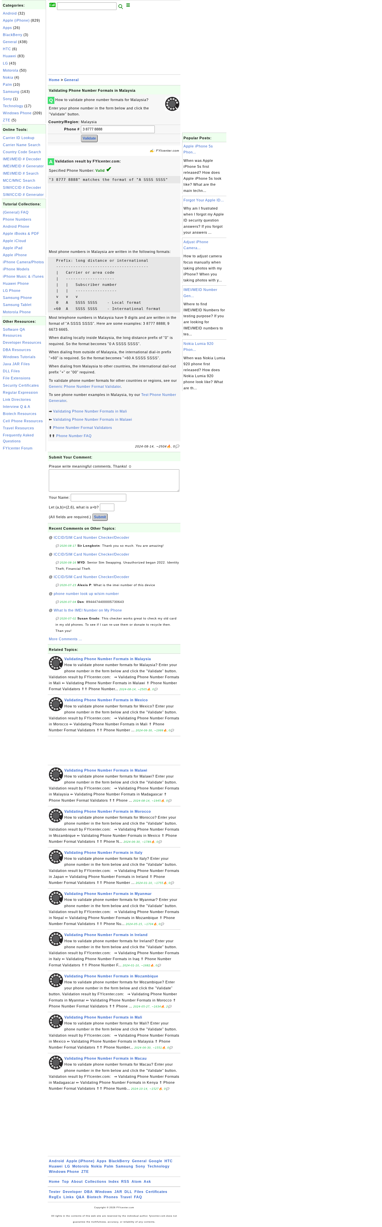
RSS (125, 1181)
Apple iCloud (14, 241)
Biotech (94, 1197)
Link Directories (17, 399)
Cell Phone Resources (23, 421)
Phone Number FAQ (74, 436)
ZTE (6, 120)
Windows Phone (17, 113)
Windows (103, 1192)
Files (138, 1192)
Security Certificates (21, 385)
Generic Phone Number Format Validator (85, 386)
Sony (7, 99)
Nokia (8, 77)
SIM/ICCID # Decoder (22, 187)
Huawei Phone (16, 283)
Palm (7, 84)
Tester (55, 1192)
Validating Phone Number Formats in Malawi (92, 419)
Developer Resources (22, 342)
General (10, 42)
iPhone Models (16, 269)
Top (65, 1181)
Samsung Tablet (17, 305)
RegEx (55, 1197)
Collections (95, 1181)
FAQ (138, 1197)
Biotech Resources (19, 414)
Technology (13, 106)
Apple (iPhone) (16, 20)
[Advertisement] (24, 519)
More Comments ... (65, 639)
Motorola (10, 70)
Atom (136, 1181)
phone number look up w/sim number (86, 594)
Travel (126, 1197)
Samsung (11, 92)
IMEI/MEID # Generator (23, 166)
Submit (100, 517)
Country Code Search (22, 152)
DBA (88, 1192)
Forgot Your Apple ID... (203, 200)
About (77, 1181)
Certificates (156, 1192)
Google (155, 1161)
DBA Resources (17, 350)
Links (68, 1197)
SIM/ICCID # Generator (23, 195)
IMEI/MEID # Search (21, 173)
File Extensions (17, 378)
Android (10, 13)
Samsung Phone (17, 298)
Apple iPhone (15, 255)
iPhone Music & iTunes (23, 276)
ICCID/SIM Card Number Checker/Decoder (91, 537)
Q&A (80, 1197)
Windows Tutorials (19, 357)
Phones (111, 1197)
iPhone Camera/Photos (23, 262)
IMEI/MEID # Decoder (22, 159)
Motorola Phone (17, 312)
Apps (7, 28)
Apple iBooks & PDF (21, 233)
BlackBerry (12, 35)
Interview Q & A (16, 407)
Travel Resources (18, 428)
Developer (72, 1192)
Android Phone (16, 226)
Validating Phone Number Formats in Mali (90, 411)
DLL (128, 1192)
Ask (147, 1181)
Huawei (9, 56)
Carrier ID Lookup (18, 138)
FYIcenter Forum (17, 448)
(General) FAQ (16, 212)
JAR (118, 1192)
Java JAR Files (16, 364)
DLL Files (11, 371)
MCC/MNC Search (19, 180)
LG (5, 63)
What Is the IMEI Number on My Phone (88, 610)
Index (114, 1181)
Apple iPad (13, 248)
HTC (7, 49)
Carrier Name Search (21, 145)
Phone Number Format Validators (82, 428)
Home (54, 80)
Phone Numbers (17, 219)
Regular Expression (20, 392)
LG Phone (12, 290)
